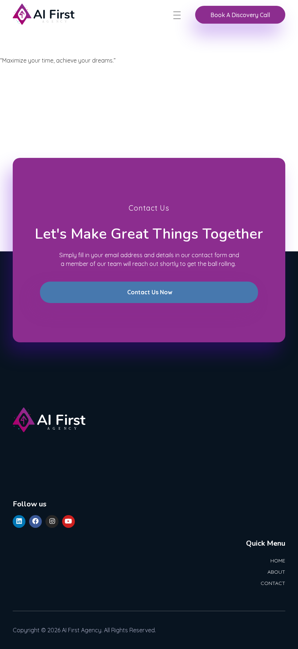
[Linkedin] (19, 521)
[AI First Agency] (43, 14)
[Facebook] (35, 521)
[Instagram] (51, 521)
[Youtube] (68, 521)
